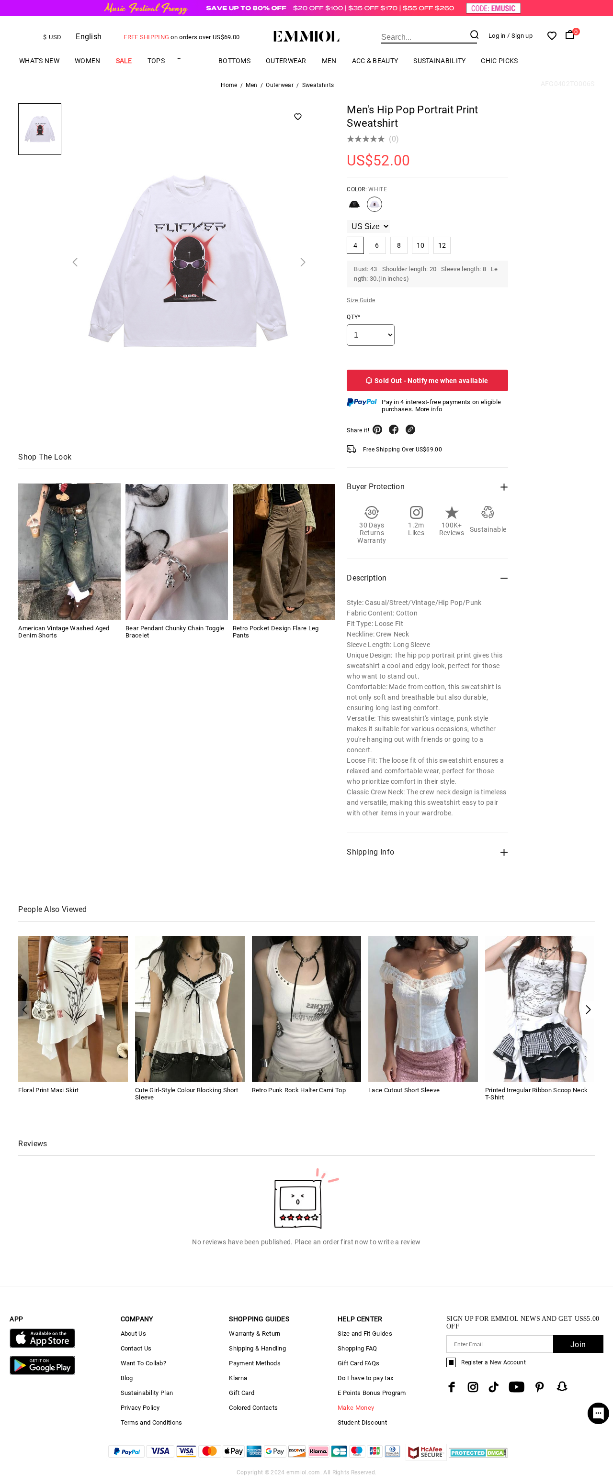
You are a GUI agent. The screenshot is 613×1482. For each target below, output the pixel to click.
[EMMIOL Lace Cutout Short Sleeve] (423, 1008)
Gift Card (241, 1392)
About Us (133, 1333)
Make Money (356, 1407)
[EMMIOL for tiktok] (493, 1387)
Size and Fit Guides (365, 1333)
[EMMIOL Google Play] (42, 1372)
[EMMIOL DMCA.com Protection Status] (478, 1458)
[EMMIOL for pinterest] (539, 1387)
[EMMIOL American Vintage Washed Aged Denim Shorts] (69, 552)
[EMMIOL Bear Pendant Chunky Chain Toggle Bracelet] (176, 552)
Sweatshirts (318, 85)
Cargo (191, 61)
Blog (127, 1378)
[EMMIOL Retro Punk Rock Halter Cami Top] (307, 1008)
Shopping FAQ (357, 1348)
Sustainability (439, 61)
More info (429, 409)
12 (442, 245)
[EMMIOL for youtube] (516, 1387)
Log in (497, 35)
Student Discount (362, 1422)
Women (88, 61)
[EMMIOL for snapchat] (562, 1386)
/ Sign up (520, 35)
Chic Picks (499, 61)
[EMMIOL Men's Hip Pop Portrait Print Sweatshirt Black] (354, 208)
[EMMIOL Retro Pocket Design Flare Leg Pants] (284, 552)
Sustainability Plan (147, 1392)
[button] (588, 1010)
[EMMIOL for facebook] (451, 1387)
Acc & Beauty (375, 61)
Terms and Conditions (151, 1422)
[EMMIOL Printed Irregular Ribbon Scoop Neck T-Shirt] (540, 1008)
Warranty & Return (254, 1333)
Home (229, 85)
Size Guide (361, 300)
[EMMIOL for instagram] (473, 1387)
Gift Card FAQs (358, 1363)
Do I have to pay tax (365, 1378)
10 (421, 245)
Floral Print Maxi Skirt (48, 1090)
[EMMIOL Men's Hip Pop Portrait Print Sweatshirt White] (374, 208)
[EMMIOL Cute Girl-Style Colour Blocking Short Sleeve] (190, 1008)
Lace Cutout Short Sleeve (404, 1090)
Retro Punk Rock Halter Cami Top (299, 1090)
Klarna (238, 1378)
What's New (39, 61)
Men (329, 61)
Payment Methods (255, 1363)
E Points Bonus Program (372, 1392)
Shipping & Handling (257, 1348)
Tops (156, 61)
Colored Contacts (253, 1407)
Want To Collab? (144, 1363)
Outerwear (286, 61)
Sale (124, 61)
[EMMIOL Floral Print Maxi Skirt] (73, 1008)
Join (578, 1344)
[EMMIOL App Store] (42, 1346)
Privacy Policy (140, 1407)
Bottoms (234, 61)
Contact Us (136, 1348)
